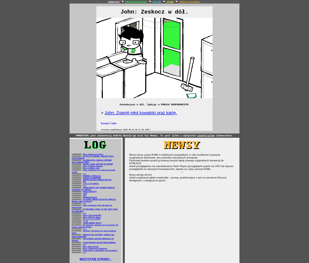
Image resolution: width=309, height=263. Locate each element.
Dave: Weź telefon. (91, 246)
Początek (105, 123)
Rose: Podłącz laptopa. (93, 166)
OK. (84, 182)
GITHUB (170, 2)
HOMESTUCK (114, 2)
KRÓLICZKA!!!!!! (90, 192)
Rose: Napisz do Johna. (93, 154)
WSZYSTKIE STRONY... (95, 259)
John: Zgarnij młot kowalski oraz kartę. (141, 112)
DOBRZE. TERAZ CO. (92, 176)
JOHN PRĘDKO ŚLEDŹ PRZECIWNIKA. (99, 243)
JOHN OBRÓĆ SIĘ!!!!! (92, 223)
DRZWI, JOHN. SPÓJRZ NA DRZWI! (98, 164)
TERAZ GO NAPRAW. (92, 178)
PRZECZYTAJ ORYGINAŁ (136, 2)
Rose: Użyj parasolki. (92, 215)
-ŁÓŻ (85, 193)
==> (84, 174)
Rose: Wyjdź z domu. (92, 217)
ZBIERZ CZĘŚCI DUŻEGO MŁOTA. (97, 180)
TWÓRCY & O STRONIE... (190, 2)
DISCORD (157, 2)
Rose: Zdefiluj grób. (91, 168)
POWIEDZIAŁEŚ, (90, 197)
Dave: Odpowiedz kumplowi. (95, 248)
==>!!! (85, 221)
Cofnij (113, 123)
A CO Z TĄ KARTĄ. (91, 184)
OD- (84, 195)
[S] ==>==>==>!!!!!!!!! (91, 219)
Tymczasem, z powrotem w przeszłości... (100, 250)
